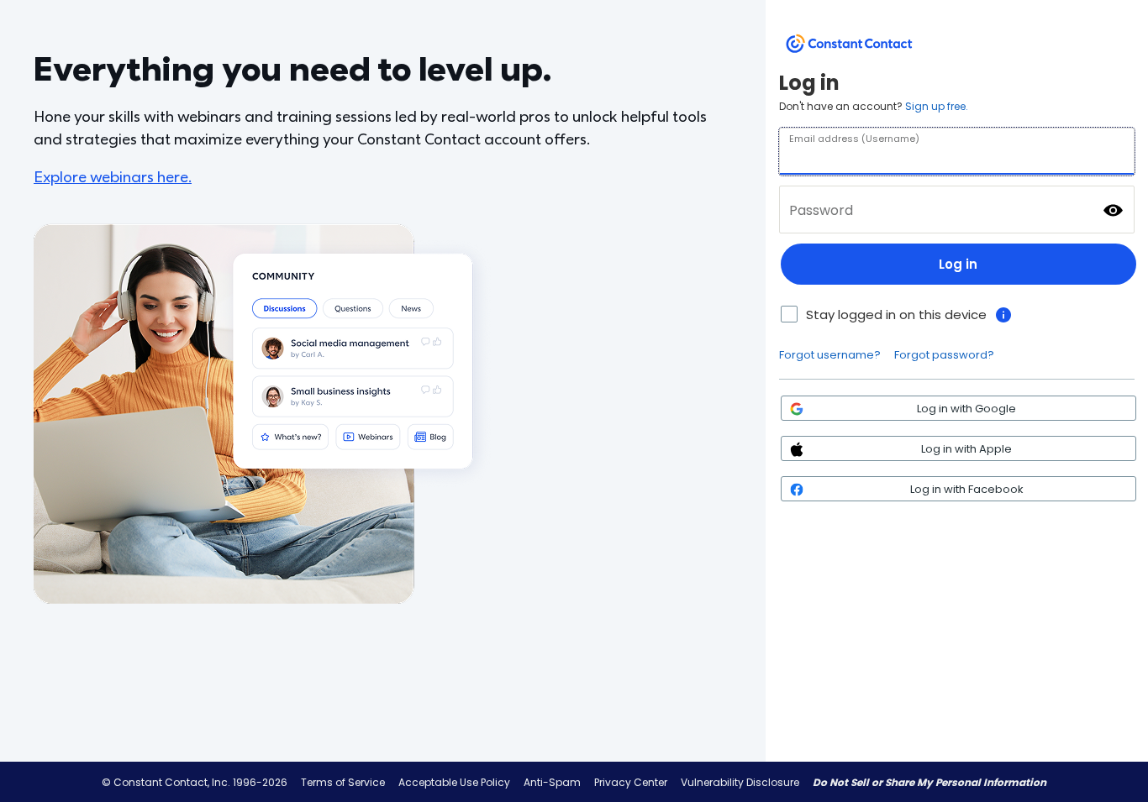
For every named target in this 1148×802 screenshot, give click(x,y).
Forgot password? (944, 355)
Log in (958, 264)
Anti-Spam (552, 782)
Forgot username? (830, 355)
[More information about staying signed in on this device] (1003, 315)
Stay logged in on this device (896, 314)
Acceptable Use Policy (454, 782)
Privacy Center (630, 782)
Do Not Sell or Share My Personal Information (929, 782)
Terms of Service (343, 782)
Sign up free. (936, 106)
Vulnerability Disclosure (740, 782)
